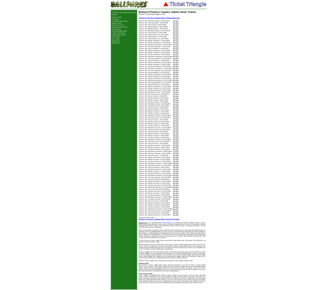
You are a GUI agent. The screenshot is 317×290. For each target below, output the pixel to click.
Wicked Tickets (116, 23)
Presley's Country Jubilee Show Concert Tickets (159, 219)
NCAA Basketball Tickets (119, 31)
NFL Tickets (116, 39)
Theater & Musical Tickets (120, 21)
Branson (114, 14)
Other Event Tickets (118, 25)
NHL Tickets (116, 37)
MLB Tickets (116, 43)
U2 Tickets (115, 19)
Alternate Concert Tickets (120, 27)
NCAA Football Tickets (119, 33)
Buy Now (176, 21)
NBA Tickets (116, 41)
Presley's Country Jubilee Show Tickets (124, 12)
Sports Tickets (116, 29)
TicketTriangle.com (167, 222)
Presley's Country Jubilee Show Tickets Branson (159, 18)
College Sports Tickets (119, 35)
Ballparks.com (143, 222)
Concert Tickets (117, 17)
